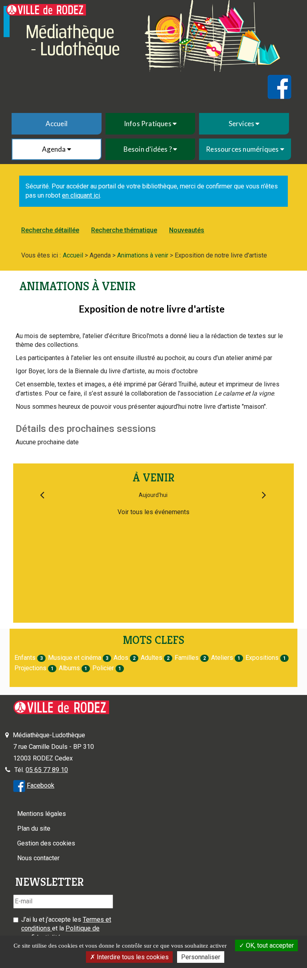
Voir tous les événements (153, 512)
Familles (187, 657)
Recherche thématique (124, 230)
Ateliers (222, 657)
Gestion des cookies (46, 843)
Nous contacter (38, 858)
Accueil (57, 123)
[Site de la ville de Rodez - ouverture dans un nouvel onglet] (46, 10)
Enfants (25, 657)
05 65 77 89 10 (47, 770)
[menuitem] (57, 124)
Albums (69, 668)
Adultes (151, 657)
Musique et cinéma (74, 657)
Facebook (40, 785)
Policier (103, 668)
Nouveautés (186, 230)
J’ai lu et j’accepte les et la (66, 929)
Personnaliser (200, 957)
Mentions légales (41, 814)
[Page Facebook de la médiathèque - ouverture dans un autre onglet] (19, 785)
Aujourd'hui (153, 495)
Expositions (262, 657)
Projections (30, 668)
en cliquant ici (81, 195)
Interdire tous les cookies (132, 957)
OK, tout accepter (269, 945)
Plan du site (33, 828)
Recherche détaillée (50, 230)
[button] (150, 124)
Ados (121, 657)
